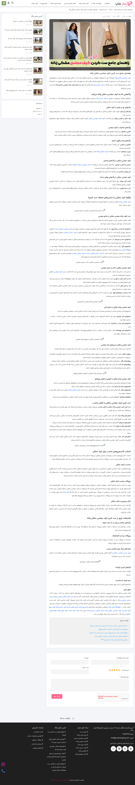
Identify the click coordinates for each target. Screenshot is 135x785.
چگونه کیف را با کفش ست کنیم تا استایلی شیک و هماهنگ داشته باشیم (17, 59)
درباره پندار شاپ (37, 744)
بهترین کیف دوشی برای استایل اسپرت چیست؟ (18, 30)
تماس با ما (83, 732)
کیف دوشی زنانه (83, 3)
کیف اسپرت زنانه (56, 3)
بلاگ (110, 9)
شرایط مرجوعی (37, 748)
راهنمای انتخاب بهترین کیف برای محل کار (20, 38)
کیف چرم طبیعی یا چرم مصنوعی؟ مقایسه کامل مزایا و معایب (18, 48)
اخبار (39, 114)
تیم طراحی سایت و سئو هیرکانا (60, 780)
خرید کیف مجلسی (60, 271)
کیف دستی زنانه (101, 98)
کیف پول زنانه (82, 744)
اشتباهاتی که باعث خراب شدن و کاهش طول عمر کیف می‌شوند (18, 70)
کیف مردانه (34, 3)
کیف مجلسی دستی (70, 3)
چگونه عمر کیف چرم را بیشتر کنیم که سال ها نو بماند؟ (18, 80)
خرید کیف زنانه (82, 735)
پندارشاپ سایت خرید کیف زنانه (123, 9)
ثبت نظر (57, 696)
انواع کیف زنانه (97, 3)
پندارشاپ (107, 3)
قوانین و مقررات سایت (34, 736)
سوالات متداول (37, 740)
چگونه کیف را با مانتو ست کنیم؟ (22, 21)
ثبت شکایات (38, 732)
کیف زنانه (66, 492)
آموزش (38, 108)
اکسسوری (44, 3)
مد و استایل (103, 9)
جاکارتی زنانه (83, 751)
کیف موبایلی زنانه (81, 754)
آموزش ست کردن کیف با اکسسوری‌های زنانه (19, 90)
